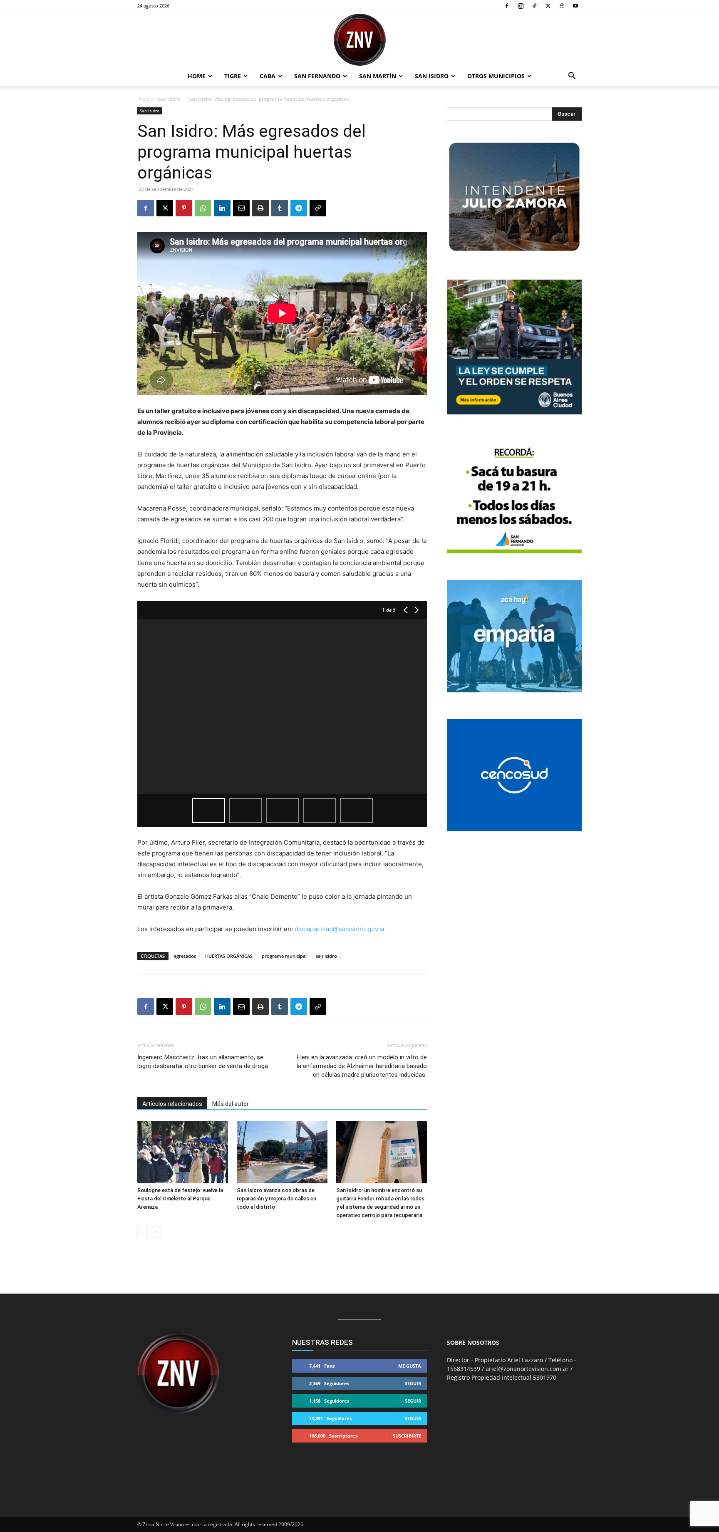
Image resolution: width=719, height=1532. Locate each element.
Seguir (413, 1383)
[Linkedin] (222, 208)
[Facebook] (507, 6)
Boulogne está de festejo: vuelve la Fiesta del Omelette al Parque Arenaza (180, 1198)
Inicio (143, 98)
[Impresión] (260, 208)
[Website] (561, 6)
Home (197, 76)
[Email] (241, 208)
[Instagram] (520, 6)
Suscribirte (407, 1436)
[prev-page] (142, 1232)
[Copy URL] (318, 208)
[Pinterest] (184, 208)
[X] (548, 6)
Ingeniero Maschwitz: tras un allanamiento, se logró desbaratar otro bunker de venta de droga (202, 1062)
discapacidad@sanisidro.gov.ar (340, 929)
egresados (185, 956)
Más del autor (230, 1104)
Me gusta (409, 1366)
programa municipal (284, 956)
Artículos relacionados (172, 1104)
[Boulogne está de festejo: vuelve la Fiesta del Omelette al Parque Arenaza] (182, 1152)
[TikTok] (534, 6)
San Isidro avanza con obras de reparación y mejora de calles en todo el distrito (276, 1198)
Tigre (232, 76)
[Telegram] (298, 208)
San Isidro (432, 76)
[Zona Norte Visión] (359, 40)
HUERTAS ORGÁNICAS (229, 956)
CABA (267, 76)
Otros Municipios (496, 76)
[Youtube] (575, 6)
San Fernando (317, 76)
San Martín (377, 76)
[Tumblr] (279, 208)
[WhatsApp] (203, 208)
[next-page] (156, 1232)
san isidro (326, 956)
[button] (572, 77)
